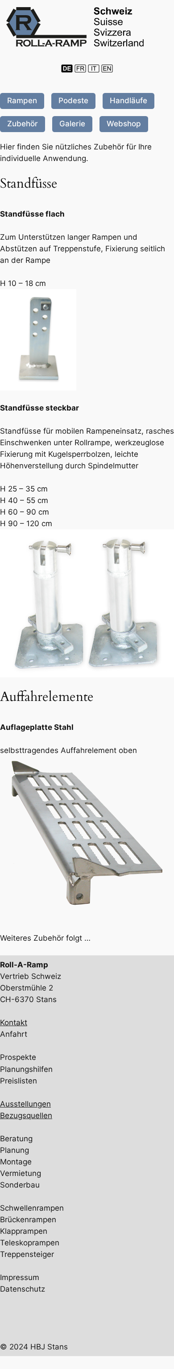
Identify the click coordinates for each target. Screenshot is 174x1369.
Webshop (124, 123)
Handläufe (128, 100)
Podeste (73, 100)
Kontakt (13, 1022)
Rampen (22, 100)
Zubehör (22, 123)
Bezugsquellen (26, 1115)
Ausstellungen (25, 1103)
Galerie (72, 123)
